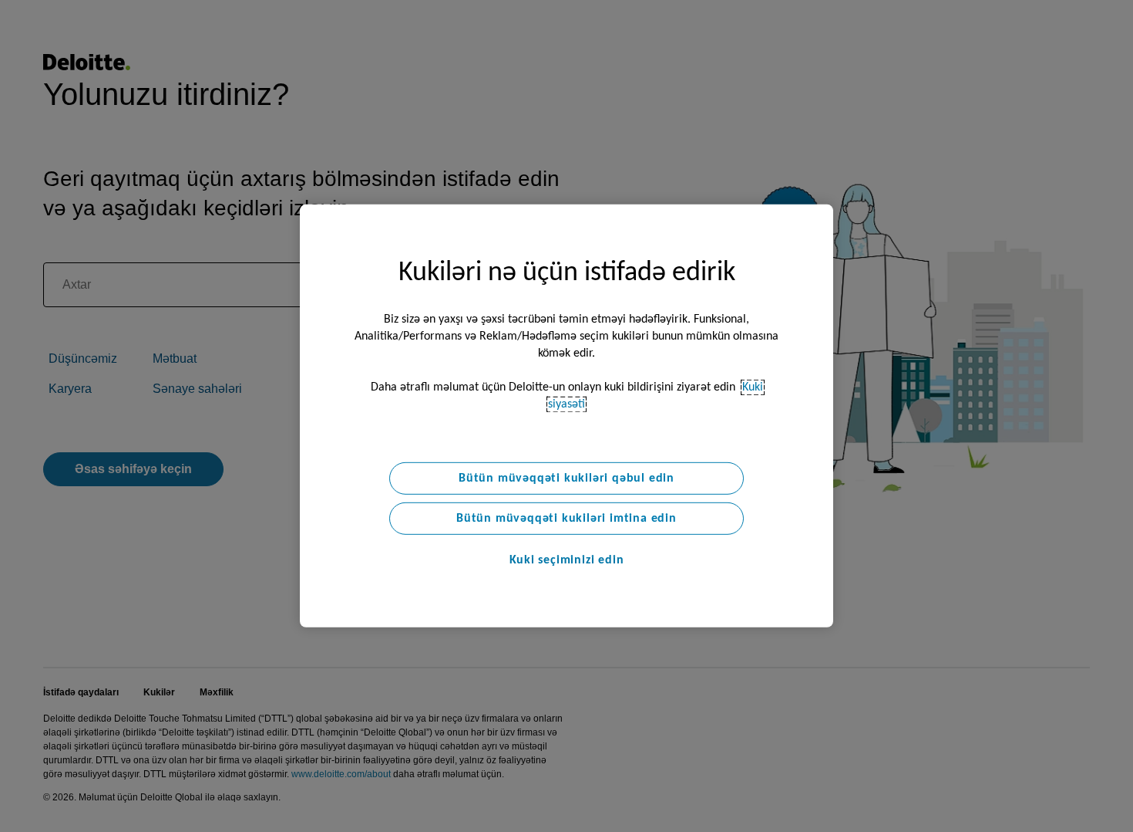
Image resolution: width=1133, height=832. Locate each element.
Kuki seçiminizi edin (566, 560)
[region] (566, 416)
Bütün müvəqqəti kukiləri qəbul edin (566, 478)
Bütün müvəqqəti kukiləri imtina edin (566, 518)
